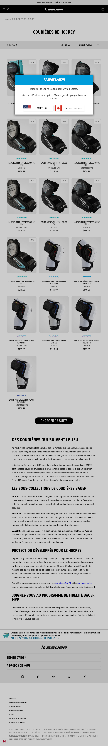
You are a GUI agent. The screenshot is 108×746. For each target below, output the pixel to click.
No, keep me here (73, 108)
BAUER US (42, 108)
